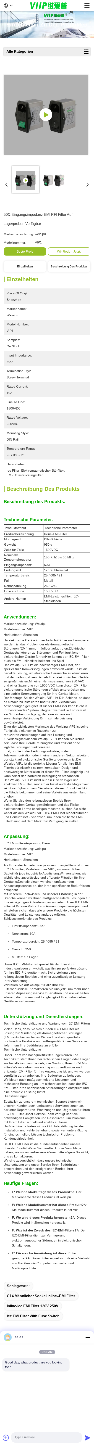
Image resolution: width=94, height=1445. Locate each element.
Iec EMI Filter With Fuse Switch (33, 1316)
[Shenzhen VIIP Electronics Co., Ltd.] (48, 5)
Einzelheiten (25, 266)
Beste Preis (25, 251)
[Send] (87, 1438)
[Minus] (87, 1337)
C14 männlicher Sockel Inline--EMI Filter (41, 1296)
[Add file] (6, 1438)
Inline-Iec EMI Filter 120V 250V (32, 1306)
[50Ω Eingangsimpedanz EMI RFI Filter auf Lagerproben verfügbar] (46, 115)
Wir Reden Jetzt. (69, 251)
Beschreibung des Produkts (69, 266)
